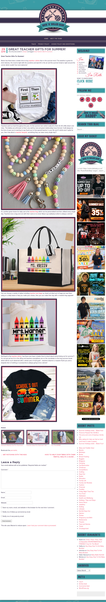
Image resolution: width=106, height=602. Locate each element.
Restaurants (83, 520)
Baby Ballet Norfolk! (97, 555)
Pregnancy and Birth (85, 517)
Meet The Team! (56, 38)
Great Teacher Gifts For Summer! (37, 49)
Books (81, 454)
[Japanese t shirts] (91, 343)
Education (82, 478)
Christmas (82, 467)
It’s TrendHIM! (56, 445)
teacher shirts (16, 356)
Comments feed (84, 586)
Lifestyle (24, 51)
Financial (82, 487)
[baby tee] (91, 197)
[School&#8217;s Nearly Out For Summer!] (12, 437)
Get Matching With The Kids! (14, 454)
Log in (81, 582)
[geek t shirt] (91, 295)
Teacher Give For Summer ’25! (36, 445)
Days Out (82, 474)
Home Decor (83, 502)
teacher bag (34, 212)
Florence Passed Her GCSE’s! (89, 433)
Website (3, 503)
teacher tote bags (36, 293)
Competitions (83, 470)
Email (3, 497)
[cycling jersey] (91, 391)
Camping (82, 463)
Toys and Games (84, 524)
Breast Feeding (84, 457)
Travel (81, 526)
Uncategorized (84, 528)
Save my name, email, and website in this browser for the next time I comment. (28, 507)
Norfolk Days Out (84, 511)
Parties (81, 515)
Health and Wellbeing (86, 498)
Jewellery (82, 504)
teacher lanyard (21, 132)
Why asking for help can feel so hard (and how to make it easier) (91, 440)
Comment (4, 469)
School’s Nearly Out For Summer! (12, 445)
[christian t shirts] (91, 319)
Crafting (81, 472)
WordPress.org (84, 588)
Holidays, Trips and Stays (87, 500)
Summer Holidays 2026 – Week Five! (91, 430)
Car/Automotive (84, 465)
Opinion (81, 513)
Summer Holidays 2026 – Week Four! (91, 443)
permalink (14, 450)
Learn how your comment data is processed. (41, 525)
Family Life (82, 480)
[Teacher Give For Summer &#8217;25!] (37, 437)
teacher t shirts (34, 60)
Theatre (81, 522)
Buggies (81, 459)
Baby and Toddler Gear (86, 448)
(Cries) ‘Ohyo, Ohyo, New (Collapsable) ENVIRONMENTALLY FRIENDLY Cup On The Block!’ (90, 541)
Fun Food (82, 494)
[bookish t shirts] (91, 367)
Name (3, 492)
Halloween (82, 496)
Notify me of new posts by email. (13, 516)
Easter (81, 476)
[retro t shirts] (91, 415)
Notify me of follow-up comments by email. (17, 512)
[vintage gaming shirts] (91, 245)
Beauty (81, 450)
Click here (85, 81)
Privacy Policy (43, 44)
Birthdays (82, 452)
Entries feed (83, 584)
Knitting (81, 507)
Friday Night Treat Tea (86, 491)
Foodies (81, 489)
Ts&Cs (33, 44)
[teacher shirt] (91, 269)
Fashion (81, 485)
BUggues (82, 461)
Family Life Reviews (85, 483)
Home (46, 38)
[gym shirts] (91, 221)
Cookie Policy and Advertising (63, 44)
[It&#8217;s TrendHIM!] (63, 437)
